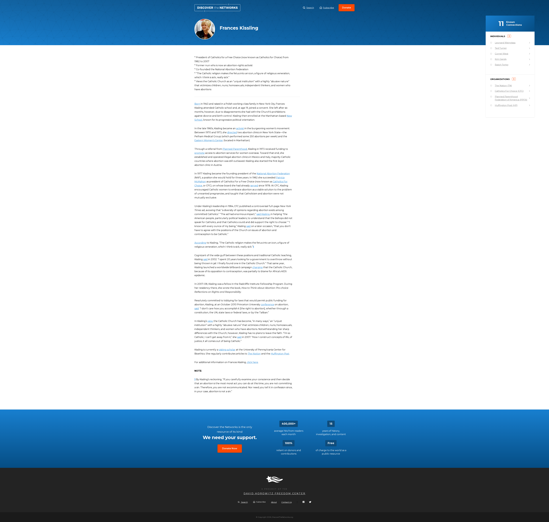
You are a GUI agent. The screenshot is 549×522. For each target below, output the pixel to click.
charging (257, 267)
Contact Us (286, 502)
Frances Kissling (217, 7)
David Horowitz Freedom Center (275, 493)
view (210, 321)
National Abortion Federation (273, 173)
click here (252, 362)
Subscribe (328, 7)
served (254, 185)
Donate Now (229, 448)
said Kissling (263, 214)
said (248, 226)
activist (240, 128)
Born (197, 103)
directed (232, 132)
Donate (346, 7)
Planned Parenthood (235, 149)
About (274, 502)
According (200, 242)
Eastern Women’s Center (208, 140)
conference (267, 304)
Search (310, 7)
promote (199, 153)
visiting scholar (227, 349)
